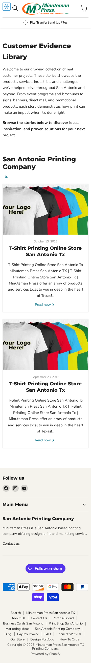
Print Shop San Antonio (66, 623)
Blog (8, 634)
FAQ (47, 634)
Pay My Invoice (28, 634)
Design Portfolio (42, 639)
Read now (43, 304)
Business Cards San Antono (23, 623)
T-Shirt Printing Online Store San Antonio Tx (45, 251)
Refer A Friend (63, 618)
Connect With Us (68, 634)
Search (16, 613)
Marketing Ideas (17, 629)
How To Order (70, 639)
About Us (18, 618)
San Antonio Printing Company (57, 629)
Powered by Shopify (45, 654)
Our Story (17, 639)
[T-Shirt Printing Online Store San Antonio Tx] (45, 209)
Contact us (11, 543)
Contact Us (39, 618)
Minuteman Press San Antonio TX (50, 613)
